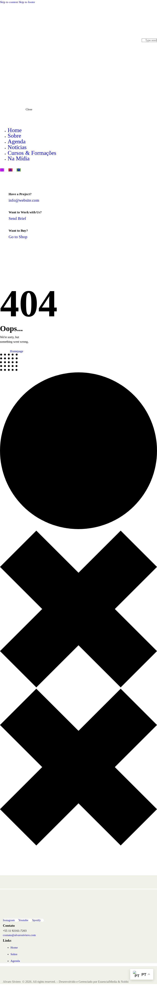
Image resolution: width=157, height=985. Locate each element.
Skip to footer (27, 2)
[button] (155, 89)
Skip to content (9, 2)
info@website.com (24, 200)
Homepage (16, 351)
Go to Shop (18, 237)
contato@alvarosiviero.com (19, 935)
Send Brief (17, 218)
